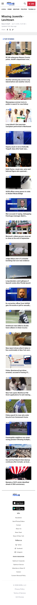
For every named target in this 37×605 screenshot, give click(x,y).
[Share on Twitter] (10, 29)
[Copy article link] (12, 29)
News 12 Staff (6, 24)
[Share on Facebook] (7, 29)
